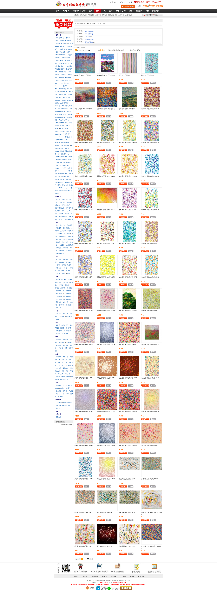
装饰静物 (58, 339)
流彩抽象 (58, 302)
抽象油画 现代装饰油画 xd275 (150, 243)
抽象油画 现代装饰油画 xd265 (83, 344)
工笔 (56, 311)
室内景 (58, 333)
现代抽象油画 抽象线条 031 (127, 479)
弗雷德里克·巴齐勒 (66, 157)
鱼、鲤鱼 (58, 391)
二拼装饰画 (67, 293)
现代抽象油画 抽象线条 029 (82, 512)
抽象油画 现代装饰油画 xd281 (106, 210)
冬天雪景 (69, 250)
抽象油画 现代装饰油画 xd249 (150, 378)
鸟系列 (68, 388)
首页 (88, 23)
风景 (56, 222)
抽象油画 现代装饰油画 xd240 (83, 479)
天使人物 (67, 374)
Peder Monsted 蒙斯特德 (63, 162)
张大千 (64, 211)
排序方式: (133, 50)
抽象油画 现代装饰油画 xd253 (150, 344)
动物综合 (58, 385)
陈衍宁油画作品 (60, 202)
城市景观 (65, 248)
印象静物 (69, 342)
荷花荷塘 (58, 268)
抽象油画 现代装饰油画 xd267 (150, 310)
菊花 (68, 273)
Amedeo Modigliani (65, 77)
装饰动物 (69, 305)
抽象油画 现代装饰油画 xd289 (128, 142)
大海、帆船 (65, 242)
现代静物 (58, 345)
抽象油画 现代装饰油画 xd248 (83, 411)
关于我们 (76, 576)
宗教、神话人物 (62, 362)
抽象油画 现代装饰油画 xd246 (128, 411)
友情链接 (123, 576)
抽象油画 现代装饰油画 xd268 (128, 310)
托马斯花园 (66, 239)
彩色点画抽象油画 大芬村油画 (83, 109)
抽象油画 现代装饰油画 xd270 (83, 310)
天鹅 (62, 394)
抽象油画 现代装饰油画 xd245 (150, 411)
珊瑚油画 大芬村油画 (147, 75)
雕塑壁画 (58, 400)
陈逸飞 (61, 213)
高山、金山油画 (60, 225)
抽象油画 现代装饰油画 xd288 (150, 142)
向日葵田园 (64, 325)
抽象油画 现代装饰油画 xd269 (106, 310)
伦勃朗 (70, 94)
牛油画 (65, 391)
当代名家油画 (69, 219)
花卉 (56, 256)
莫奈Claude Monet (65, 40)
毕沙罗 (64, 168)
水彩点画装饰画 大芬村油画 (127, 109)
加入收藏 (86, 83)
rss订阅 (132, 576)
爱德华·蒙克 (62, 94)
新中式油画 (91, 15)
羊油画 (71, 391)
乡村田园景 (66, 228)
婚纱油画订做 (64, 379)
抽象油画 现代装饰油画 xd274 (83, 277)
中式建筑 (61, 245)
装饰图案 (70, 288)
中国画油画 (62, 236)
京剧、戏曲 (65, 371)
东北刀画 (58, 239)
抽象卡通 (65, 302)
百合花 (63, 273)
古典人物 (65, 357)
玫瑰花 (69, 265)
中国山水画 (59, 233)
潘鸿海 (67, 213)
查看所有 (69, 424)
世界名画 (58, 35)
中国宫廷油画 (69, 365)
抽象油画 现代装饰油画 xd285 (128, 176)
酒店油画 (104, 15)
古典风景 (69, 225)
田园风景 (69, 328)
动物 (56, 382)
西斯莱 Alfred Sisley (62, 123)
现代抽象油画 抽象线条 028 (105, 512)
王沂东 (58, 199)
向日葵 (58, 265)
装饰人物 (58, 308)
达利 (57, 165)
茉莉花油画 (61, 271)
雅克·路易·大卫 (60, 52)
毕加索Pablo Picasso (65, 49)
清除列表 (63, 424)
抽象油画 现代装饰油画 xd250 (128, 378)
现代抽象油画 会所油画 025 (82, 546)
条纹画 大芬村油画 (124, 75)
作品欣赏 (58, 414)
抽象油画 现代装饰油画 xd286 (106, 176)
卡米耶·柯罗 (59, 60)
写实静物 (61, 342)
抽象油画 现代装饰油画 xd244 (83, 445)
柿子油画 (65, 339)
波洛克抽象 (59, 293)
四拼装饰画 (67, 296)
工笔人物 (65, 313)
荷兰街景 (58, 248)
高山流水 (63, 231)
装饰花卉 (58, 259)
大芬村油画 (128, 15)
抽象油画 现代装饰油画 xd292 (83, 142)
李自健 (69, 199)
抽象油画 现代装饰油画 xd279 (150, 210)
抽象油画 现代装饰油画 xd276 (128, 243)
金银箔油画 (67, 299)
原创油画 (58, 417)
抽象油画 (98, 15)
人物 (56, 354)
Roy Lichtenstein (63, 108)
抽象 (93, 23)
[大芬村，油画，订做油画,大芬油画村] (75, 7)
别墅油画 (111, 15)
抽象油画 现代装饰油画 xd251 (106, 378)
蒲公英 (62, 328)
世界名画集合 (60, 38)
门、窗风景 (64, 333)
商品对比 (92, 83)
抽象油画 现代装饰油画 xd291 (106, 142)
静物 (56, 337)
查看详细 (90, 83)
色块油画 (58, 291)
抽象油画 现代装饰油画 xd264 (106, 344)
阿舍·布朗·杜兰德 (67, 185)
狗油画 (58, 394)
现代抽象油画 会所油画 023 (127, 546)
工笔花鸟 (58, 313)
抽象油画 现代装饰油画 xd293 (150, 109)
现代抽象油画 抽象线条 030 (149, 479)
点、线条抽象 (67, 291)
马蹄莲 (65, 268)
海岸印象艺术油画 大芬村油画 (106, 75)
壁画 (116, 15)
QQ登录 (152, 6)
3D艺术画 (59, 402)
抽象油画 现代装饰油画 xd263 (128, 344)
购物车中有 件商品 (152, 15)
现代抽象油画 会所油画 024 (105, 546)
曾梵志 (63, 199)
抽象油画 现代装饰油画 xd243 (106, 445)
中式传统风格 (90, 34)
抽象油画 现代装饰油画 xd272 (128, 277)
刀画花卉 (61, 262)
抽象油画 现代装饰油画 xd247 (106, 411)
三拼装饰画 (59, 296)
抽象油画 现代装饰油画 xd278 (83, 243)
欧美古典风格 (89, 31)
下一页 (87, 50)
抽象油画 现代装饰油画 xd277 (106, 243)
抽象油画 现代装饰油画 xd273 (106, 277)
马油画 (62, 388)
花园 (56, 322)
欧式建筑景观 (60, 253)
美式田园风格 (89, 39)
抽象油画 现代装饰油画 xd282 (83, 210)
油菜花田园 (67, 331)
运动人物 (58, 368)
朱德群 (67, 285)
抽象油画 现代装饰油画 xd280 (128, 210)
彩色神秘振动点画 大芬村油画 (106, 109)
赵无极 (61, 285)
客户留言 (122, 2)
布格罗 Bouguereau (62, 80)
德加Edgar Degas (61, 43)
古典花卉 (65, 259)
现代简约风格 (90, 42)
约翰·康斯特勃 (65, 145)
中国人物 (60, 365)
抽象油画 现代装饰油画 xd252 (83, 378)
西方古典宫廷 (63, 359)
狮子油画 (60, 396)
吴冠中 (61, 219)
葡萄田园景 (59, 331)
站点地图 (113, 576)
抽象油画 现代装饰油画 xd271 (150, 277)
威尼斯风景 (69, 245)
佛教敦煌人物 (65, 376)
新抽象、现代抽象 (61, 279)
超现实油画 (83, 15)
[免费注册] (159, 6)
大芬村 (131, 2)
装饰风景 (61, 305)
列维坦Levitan (66, 57)
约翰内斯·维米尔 (64, 63)
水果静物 (60, 348)
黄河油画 (61, 250)
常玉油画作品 (66, 205)
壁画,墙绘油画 (67, 402)
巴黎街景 (70, 236)
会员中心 (113, 2)
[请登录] (145, 6)
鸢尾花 (58, 273)
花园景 (58, 325)
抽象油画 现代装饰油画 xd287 (83, 176)
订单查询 (141, 576)
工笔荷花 (61, 316)
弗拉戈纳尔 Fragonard (66, 120)
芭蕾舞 (58, 376)
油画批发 (104, 576)
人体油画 (121, 15)
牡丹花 (63, 265)
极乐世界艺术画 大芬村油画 (82, 75)
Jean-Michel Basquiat (62, 188)
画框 (56, 411)
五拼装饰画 (59, 299)
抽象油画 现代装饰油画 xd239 (106, 479)
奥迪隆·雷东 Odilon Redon (64, 159)
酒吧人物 (60, 374)
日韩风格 (88, 36)
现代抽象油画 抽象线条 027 (127, 512)
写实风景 (67, 233)
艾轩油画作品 (63, 216)
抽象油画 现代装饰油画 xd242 (128, 445)
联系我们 (95, 576)
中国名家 (58, 196)
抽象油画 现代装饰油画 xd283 (150, 176)
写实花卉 (69, 262)
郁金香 (68, 271)
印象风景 (70, 231)
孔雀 (67, 394)
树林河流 (58, 228)
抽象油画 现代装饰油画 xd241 (150, 445)
